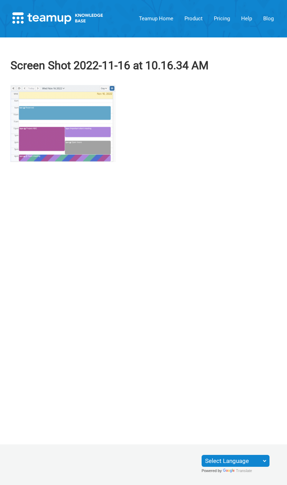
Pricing (222, 18)
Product (193, 18)
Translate (244, 471)
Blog (268, 18)
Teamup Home (156, 18)
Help (246, 18)
